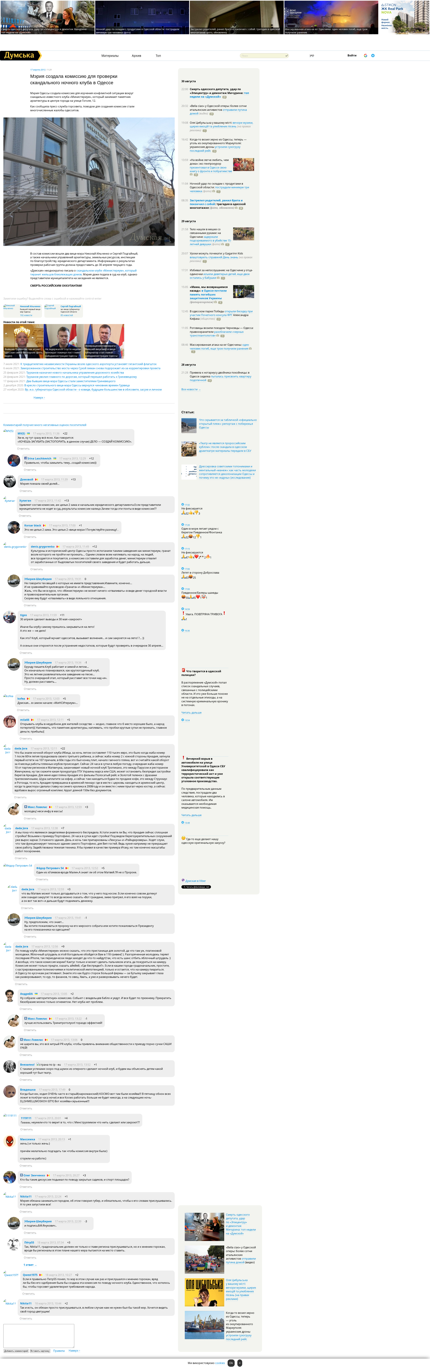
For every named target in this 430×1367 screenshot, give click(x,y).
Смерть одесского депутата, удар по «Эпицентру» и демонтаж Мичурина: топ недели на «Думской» (241, 1224)
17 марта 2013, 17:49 (52, 1089)
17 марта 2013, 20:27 (66, 1175)
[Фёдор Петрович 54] (17, 865)
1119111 (26, 1118)
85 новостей (67, 315)
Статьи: (188, 411)
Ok (231, 1363)
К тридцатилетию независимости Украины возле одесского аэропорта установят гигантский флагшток (88, 364)
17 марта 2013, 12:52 (85, 868)
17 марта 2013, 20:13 (51, 1139)
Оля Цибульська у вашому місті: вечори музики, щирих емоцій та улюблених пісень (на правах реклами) (241, 1289)
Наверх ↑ (39, 397)
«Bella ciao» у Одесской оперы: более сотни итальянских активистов (218, 107)
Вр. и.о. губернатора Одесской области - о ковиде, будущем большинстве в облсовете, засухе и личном (93, 389)
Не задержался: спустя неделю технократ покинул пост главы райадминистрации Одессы (63, 352)
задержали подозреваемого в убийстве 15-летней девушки (210, 240)
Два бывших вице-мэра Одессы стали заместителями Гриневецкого (71, 381)
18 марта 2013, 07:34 (50, 1242)
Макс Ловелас (37, 807)
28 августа (188, 365)
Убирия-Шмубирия (38, 579)
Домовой (26, 479)
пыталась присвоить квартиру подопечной (220, 378)
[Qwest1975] (11, 1275)
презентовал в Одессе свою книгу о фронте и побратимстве (211, 169)
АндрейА (26, 994)
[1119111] (10, 1115)
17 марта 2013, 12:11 (50, 720)
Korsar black (32, 525)
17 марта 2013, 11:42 (47, 500)
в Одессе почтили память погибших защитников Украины (208, 294)
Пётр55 (29, 1242)
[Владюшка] (9, 1097)
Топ (158, 55)
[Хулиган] (9, 501)
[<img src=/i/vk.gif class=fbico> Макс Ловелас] (14, 814)
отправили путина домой (241, 1260)
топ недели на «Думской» (219, 95)
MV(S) (21, 433)
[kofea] (8, 696)
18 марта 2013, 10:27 (58, 1275)
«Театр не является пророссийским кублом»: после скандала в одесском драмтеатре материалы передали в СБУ (225, 447)
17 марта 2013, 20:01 (48, 1118)
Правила (59, 1351)
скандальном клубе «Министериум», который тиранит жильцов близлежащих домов (83, 272)
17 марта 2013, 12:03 (46, 698)
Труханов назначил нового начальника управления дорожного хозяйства (75, 372)
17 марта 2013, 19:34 (68, 662)
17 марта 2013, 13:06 (64, 1040)
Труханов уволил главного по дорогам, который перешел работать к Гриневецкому (81, 377)
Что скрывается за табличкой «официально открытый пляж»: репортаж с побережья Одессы (228, 423)
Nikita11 (26, 1196)
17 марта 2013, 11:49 (75, 546)
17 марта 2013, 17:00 (62, 525)
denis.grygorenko (43, 546)
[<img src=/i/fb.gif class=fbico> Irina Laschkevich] (14, 466)
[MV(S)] (8, 431)
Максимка (27, 1139)
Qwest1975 (30, 1275)
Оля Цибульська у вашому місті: (211, 123)
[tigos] (9, 622)
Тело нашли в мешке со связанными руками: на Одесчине (205, 233)
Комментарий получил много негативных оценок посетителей (44, 425)
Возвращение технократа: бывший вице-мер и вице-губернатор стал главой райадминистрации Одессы (101, 350)
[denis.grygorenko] (15, 547)
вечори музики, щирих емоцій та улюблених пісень (221, 124)
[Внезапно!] (9, 1072)
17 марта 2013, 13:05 (54, 994)
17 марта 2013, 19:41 (68, 918)
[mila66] (9, 727)
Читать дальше (191, 712)
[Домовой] (9, 487)
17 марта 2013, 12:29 (72, 458)
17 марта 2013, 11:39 (54, 479)
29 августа (188, 221)
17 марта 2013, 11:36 (46, 433)
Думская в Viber (195, 881)
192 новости (26, 315)
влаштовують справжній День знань (214, 257)
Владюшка (28, 1089)
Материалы (110, 55)
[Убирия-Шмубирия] (14, 586)
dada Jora (21, 748)
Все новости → (191, 389)
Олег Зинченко (34, 1175)
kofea (21, 698)
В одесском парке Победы (207, 311)
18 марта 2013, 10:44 (48, 1303)
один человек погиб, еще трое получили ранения (219, 346)
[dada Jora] (6, 752)
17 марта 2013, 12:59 (68, 807)
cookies (220, 1363)
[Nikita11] (9, 1197)
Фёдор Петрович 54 (50, 868)
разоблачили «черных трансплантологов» (217, 333)
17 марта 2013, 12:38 (44, 828)
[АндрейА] (9, 1001)
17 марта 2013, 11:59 (43, 615)
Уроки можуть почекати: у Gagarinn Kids (216, 253)
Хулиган (25, 500)
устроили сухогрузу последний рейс (238, 1337)
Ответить (23, 448)
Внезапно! (27, 1064)
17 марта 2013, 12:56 (44, 946)
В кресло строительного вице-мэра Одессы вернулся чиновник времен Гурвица (77, 385)
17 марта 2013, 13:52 (77, 1064)
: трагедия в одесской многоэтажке (218, 206)
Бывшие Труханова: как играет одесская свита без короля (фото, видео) (24, 352)
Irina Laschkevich (39, 458)
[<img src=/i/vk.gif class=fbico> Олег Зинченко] (9, 1182)
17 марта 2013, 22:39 (68, 1221)
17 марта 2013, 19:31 (68, 579)
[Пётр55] (14, 1250)
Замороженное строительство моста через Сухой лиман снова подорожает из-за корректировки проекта (90, 368)
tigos (23, 615)
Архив (136, 55)
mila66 (24, 720)
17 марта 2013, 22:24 (48, 1196)
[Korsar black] (14, 532)
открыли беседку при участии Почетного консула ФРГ (221, 313)
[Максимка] (9, 1146)
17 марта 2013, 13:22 (68, 1018)
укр (312, 55)
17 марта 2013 (37, 69)
